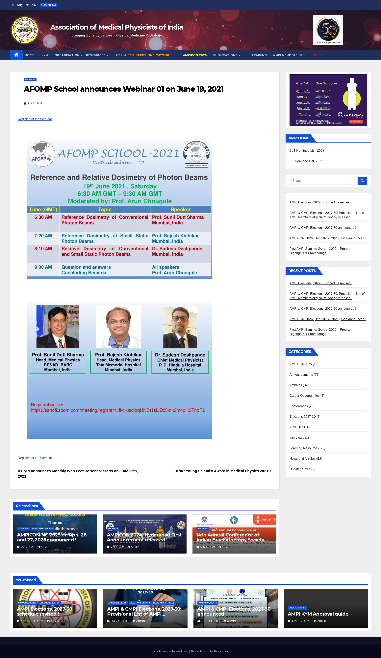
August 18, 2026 (32, 621)
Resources (96, 55)
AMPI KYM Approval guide (318, 614)
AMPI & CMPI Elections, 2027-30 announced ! (323, 228)
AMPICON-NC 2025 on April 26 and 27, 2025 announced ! (51, 537)
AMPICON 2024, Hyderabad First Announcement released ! (144, 537)
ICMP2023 (297, 427)
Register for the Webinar (35, 119)
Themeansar (221, 651)
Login (317, 55)
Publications (226, 55)
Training (259, 55)
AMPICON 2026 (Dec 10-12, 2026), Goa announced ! (328, 238)
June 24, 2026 (211, 621)
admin (45, 547)
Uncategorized (300, 469)
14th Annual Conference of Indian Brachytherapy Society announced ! (230, 540)
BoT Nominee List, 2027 (307, 150)
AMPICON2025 (301, 364)
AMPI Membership (288, 55)
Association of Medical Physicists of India (116, 27)
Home (29, 55)
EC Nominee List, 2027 (306, 161)
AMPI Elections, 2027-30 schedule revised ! (321, 202)
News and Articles (42, 529)
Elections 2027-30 (303, 417)
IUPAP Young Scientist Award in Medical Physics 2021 (221, 471)
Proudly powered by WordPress (170, 651)
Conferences (299, 406)
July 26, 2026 (120, 621)
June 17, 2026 (301, 621)
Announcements (301, 374)
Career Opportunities (305, 395)
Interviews (297, 438)
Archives (30, 79)
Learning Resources (304, 448)
